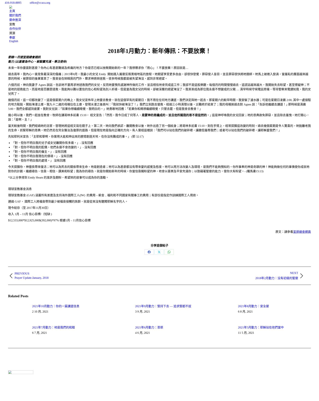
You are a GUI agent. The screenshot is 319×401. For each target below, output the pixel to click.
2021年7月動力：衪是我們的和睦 (53, 327)
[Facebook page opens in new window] (88, 377)
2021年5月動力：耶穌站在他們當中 (261, 327)
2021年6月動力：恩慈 (149, 327)
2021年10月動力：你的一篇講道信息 (55, 306)
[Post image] (18, 312)
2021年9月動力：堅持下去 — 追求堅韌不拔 (163, 306)
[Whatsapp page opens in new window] (99, 377)
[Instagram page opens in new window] (94, 377)
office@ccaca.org (40, 2)
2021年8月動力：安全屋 (253, 306)
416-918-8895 (13, 2)
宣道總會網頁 (302, 231)
